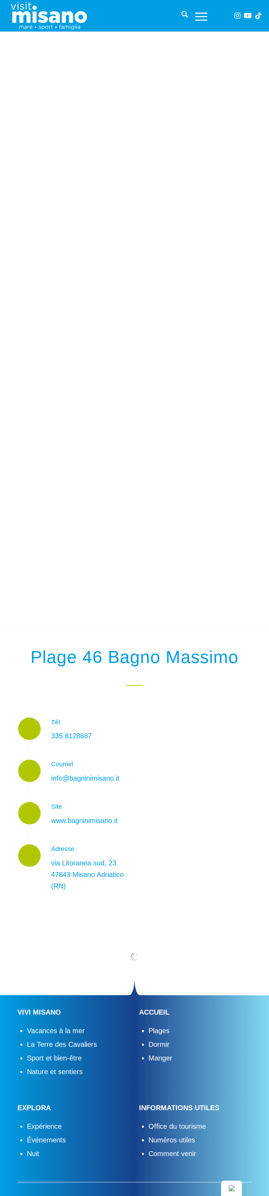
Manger (160, 1058)
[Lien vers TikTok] (258, 16)
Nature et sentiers (55, 1072)
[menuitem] (181, 16)
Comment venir (172, 1153)
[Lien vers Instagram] (237, 16)
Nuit (33, 1153)
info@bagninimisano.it (85, 778)
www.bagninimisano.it (84, 820)
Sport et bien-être (54, 1058)
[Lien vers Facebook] (227, 16)
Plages (159, 1031)
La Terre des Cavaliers (62, 1044)
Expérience (44, 1126)
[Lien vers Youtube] (248, 16)
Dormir (159, 1044)
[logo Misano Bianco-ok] (48, 16)
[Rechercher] (181, 16)
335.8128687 (71, 736)
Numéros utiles (172, 1140)
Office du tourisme (177, 1126)
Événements (46, 1140)
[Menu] (197, 16)
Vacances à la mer (56, 1031)
